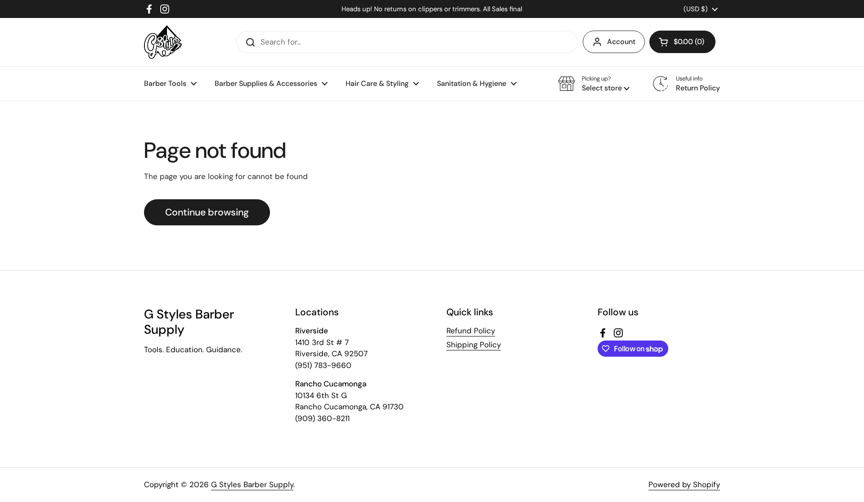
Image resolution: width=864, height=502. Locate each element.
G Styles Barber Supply (252, 484)
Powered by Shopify (684, 484)
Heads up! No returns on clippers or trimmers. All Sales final (432, 9)
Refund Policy (470, 331)
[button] (682, 42)
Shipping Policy (473, 345)
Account (621, 41)
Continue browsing (207, 212)
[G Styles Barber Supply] (163, 42)
